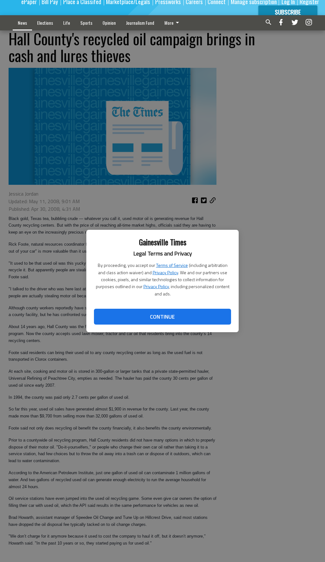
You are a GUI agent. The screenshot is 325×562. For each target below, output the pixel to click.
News (22, 22)
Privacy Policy (165, 272)
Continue (162, 316)
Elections (45, 22)
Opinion (109, 22)
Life (66, 22)
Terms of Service (172, 265)
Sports (86, 22)
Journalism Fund (140, 22)
